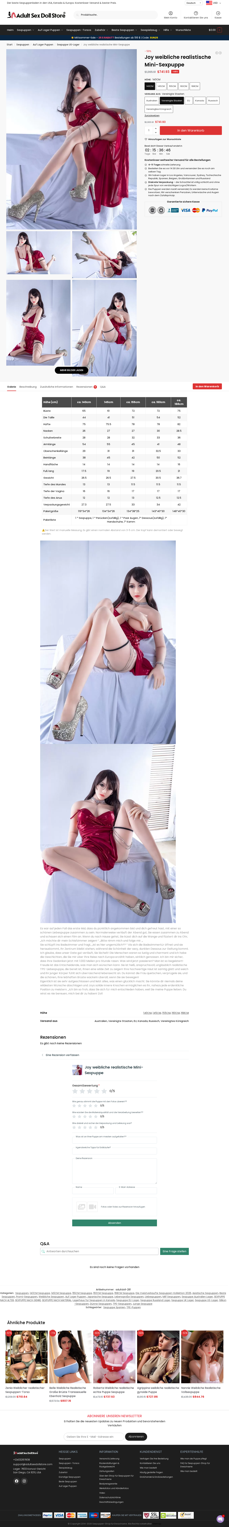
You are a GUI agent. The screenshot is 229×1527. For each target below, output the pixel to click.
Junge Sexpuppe (142, 1303)
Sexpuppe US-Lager (68, 44)
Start (10, 44)
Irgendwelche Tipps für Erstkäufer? (93, 1147)
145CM (161, 86)
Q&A (103, 386)
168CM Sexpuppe (124, 1293)
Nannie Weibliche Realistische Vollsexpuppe (201, 1390)
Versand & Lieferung (109, 1458)
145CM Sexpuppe (61, 1293)
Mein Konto (170, 17)
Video (102, 1492)
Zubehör (63, 1472)
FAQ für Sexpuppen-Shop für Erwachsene (195, 1465)
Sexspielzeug (65, 1467)
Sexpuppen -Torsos (69, 1463)
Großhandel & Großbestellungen (156, 1476)
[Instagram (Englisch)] (24, 1481)
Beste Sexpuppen (68, 1481)
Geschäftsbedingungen (111, 1502)
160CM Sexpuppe (103, 1293)
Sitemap (156, 1523)
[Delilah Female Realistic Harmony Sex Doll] (216, 53)
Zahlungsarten (106, 1471)
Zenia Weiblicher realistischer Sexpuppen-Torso (25, 1390)
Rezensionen (86, 386)
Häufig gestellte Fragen (151, 1472)
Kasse (218, 17)
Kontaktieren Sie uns (196, 17)
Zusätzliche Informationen (56, 386)
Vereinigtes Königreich (158, 109)
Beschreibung (28, 386)
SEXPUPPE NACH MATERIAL (56, 1300)
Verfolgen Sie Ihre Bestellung (154, 1458)
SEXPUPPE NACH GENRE (28, 1300)
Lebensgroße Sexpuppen (129, 1296)
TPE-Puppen (133, 1307)
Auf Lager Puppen (43, 44)
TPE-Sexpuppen (122, 1303)
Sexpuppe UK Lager (182, 1300)
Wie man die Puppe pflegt (193, 1458)
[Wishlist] (40, 1335)
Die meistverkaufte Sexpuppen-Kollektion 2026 (163, 1293)
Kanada (199, 100)
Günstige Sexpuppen (70, 1476)
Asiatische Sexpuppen (205, 1293)
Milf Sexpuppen (172, 1296)
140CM (149, 86)
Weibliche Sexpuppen (51, 1296)
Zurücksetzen (152, 115)
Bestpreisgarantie (108, 1483)
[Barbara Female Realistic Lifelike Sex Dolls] (220, 53)
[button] (215, 30)
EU (188, 100)
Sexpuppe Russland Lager (155, 1300)
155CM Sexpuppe (82, 1293)
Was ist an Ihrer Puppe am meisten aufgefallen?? (101, 1137)
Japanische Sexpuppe (100, 1296)
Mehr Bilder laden (71, 370)
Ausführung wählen (26, 1403)
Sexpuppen (22, 44)
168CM (194, 86)
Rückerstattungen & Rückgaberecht (109, 1465)
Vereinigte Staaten (172, 100)
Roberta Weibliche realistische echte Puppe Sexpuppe (113, 1390)
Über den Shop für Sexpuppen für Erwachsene (116, 1477)
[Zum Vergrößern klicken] (71, 139)
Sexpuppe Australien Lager (197, 1296)
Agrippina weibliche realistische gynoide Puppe (158, 1390)
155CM (172, 86)
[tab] (12, 386)
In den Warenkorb (190, 130)
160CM (183, 86)
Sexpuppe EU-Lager (127, 1300)
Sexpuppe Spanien (114, 1307)
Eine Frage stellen (174, 1251)
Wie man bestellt (148, 1467)
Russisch (213, 100)
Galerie (11, 386)
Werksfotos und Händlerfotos (114, 1488)
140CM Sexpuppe (40, 1293)
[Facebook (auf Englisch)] (16, 1481)
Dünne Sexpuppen (101, 1303)
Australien (151, 100)
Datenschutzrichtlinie (110, 1497)
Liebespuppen (153, 1296)
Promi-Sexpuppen (26, 1296)
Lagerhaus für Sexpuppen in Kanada (94, 1300)
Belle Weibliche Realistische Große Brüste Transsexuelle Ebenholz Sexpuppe (67, 1392)
